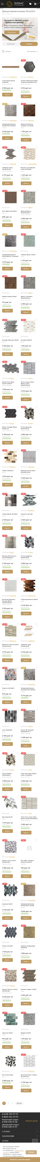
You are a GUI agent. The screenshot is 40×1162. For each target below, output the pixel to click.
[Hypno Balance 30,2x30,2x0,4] (29, 197)
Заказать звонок (32, 1121)
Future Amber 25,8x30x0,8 (7, 774)
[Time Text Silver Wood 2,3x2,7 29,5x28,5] (29, 760)
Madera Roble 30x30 (9, 296)
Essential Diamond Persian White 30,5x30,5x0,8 (8, 601)
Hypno (30, 207)
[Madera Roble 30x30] (10, 283)
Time (30, 770)
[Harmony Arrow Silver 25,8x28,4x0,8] (29, 457)
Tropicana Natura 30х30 (29, 599)
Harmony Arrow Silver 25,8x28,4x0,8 (28, 471)
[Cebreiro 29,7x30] (29, 500)
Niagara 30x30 (26, 1033)
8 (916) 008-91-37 (9, 1127)
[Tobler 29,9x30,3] (10, 457)
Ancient (12, 857)
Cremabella (32, 164)
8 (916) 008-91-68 (9, 1122)
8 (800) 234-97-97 (10, 1117)
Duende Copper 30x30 (28, 989)
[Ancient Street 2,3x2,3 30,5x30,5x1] (10, 976)
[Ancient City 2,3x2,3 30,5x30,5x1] (10, 847)
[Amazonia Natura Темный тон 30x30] (29, 110)
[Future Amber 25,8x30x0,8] (10, 760)
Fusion (30, 726)
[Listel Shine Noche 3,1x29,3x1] (10, 67)
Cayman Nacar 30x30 (28, 254)
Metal (12, 552)
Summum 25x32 (7, 904)
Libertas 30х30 (7, 1033)
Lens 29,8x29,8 (7, 730)
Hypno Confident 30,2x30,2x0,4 (27, 297)
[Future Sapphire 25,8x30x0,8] (29, 542)
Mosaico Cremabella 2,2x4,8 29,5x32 (28, 168)
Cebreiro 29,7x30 (27, 514)
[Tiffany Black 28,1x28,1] (10, 500)
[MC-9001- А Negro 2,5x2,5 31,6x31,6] (29, 848)
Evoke (12, 378)
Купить (7, 94)
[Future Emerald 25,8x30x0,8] (29, 413)
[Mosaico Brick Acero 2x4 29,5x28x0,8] (10, 542)
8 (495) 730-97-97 (10, 1114)
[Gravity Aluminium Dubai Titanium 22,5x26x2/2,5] (29, 67)
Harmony (31, 467)
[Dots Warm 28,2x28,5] (10, 197)
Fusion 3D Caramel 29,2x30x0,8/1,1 (27, 730)
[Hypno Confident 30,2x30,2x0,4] (29, 283)
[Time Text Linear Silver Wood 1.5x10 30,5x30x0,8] (29, 803)
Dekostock (32, 595)
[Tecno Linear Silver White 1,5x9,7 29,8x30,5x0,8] (29, 368)
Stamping (13, 120)
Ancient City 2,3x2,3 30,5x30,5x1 (9, 861)
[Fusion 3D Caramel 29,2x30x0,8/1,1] (29, 716)
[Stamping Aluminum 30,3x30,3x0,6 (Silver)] (29, 674)
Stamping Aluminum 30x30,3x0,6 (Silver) (9, 124)
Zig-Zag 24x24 (7, 817)
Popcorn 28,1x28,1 (8, 688)
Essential (13, 595)
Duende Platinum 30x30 (10, 340)
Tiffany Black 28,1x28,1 (10, 514)
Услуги (5, 1141)
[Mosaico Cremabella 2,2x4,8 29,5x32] (29, 154)
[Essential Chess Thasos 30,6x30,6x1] (29, 1061)
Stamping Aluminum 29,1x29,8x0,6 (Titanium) (10, 255)
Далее (19, 1103)
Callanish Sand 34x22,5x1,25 (7, 168)
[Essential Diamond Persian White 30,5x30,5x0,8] (10, 586)
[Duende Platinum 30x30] (10, 326)
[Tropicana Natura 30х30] (29, 586)
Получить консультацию (20, 1159)
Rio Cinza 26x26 (7, 1075)
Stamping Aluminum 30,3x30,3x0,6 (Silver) (28, 689)
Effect (12, 423)
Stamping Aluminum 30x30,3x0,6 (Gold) (27, 904)
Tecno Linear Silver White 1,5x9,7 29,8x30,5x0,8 (27, 383)
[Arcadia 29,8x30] (29, 326)
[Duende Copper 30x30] (29, 976)
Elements (13, 641)
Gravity (30, 77)
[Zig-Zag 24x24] (10, 803)
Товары (29, 44)
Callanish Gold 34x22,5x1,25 (26, 645)
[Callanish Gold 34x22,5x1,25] (29, 631)
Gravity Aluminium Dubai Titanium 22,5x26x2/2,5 (29, 81)
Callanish (13, 164)
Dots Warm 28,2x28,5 (9, 211)
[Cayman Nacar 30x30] (29, 241)
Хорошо (31, 1152)
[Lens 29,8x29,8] (10, 716)
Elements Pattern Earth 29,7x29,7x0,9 (10, 645)
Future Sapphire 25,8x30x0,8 (26, 556)
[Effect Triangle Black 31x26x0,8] (10, 413)
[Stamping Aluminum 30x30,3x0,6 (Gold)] (29, 890)
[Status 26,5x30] (10, 932)
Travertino (13, 77)
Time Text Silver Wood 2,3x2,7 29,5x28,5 (28, 774)
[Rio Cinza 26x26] (10, 1061)
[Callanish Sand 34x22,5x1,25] (10, 154)
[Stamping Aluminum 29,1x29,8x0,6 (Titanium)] (10, 241)
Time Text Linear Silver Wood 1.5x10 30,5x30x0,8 (29, 817)
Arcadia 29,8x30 (26, 340)
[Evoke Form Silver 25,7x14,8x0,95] (10, 368)
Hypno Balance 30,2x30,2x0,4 (26, 211)
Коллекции (11, 44)
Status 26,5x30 (7, 946)
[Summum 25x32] (10, 890)
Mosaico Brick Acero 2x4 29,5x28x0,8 (9, 556)
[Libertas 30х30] (10, 1019)
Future (30, 423)
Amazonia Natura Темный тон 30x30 (27, 124)
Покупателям (8, 1136)
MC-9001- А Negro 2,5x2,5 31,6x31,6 (27, 861)
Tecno (30, 378)
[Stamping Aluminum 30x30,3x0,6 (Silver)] (10, 110)
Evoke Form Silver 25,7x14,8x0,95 (8, 382)
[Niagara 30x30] (29, 1019)
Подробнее (12, 32)
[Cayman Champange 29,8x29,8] (29, 932)
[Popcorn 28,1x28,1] (10, 674)
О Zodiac (6, 1131)
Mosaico (31, 120)
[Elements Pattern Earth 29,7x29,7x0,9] (10, 631)
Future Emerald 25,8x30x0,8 (26, 427)
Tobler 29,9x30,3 (7, 470)
